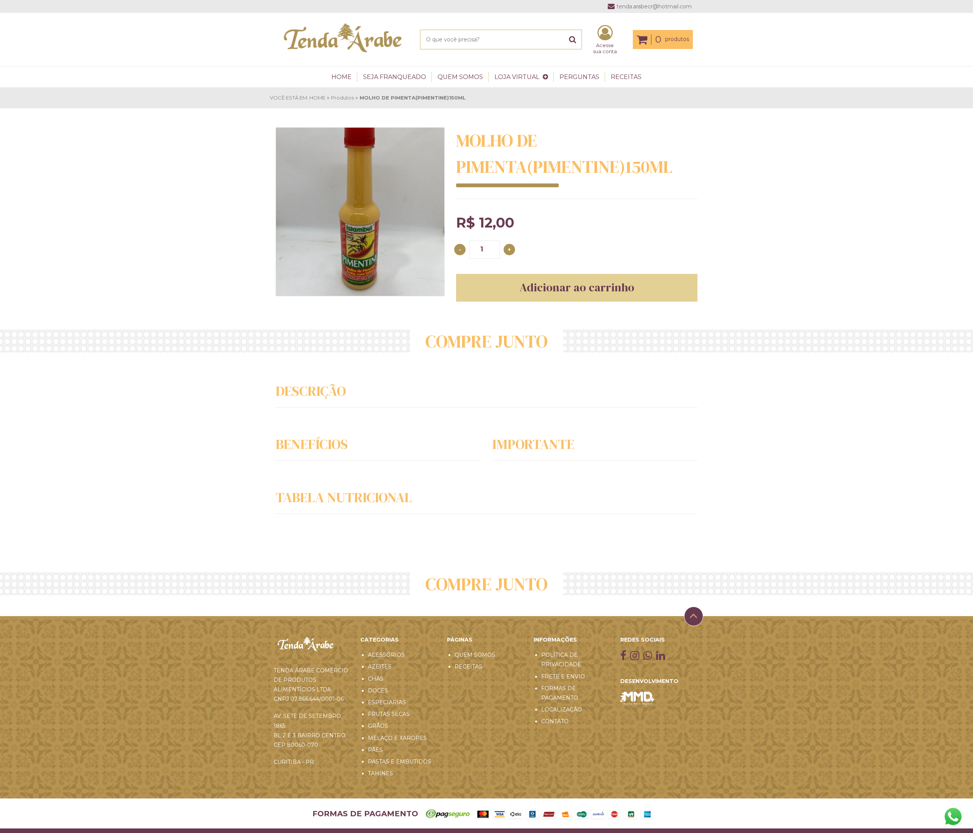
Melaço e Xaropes (397, 738)
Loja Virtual (517, 77)
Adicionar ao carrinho (577, 287)
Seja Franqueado (394, 77)
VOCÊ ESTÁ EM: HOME (297, 98)
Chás (375, 678)
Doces (378, 690)
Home (341, 77)
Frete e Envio (563, 676)
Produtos (342, 98)
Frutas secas (389, 714)
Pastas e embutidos (399, 761)
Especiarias (387, 702)
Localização (561, 709)
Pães (375, 749)
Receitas (626, 77)
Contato (555, 721)
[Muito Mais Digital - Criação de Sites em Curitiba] (659, 670)
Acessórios (386, 654)
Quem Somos (460, 77)
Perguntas (579, 77)
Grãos (378, 725)
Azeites (379, 666)
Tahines (380, 773)
